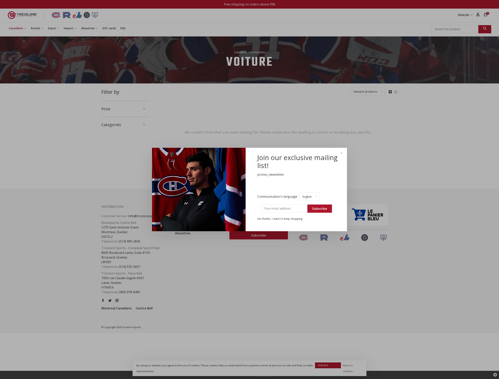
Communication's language (277, 196)
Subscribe (319, 208)
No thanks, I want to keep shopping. (280, 218)
